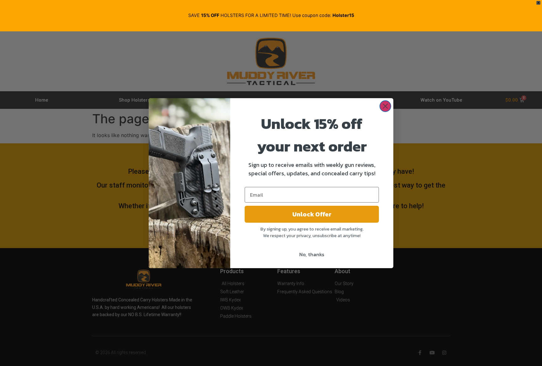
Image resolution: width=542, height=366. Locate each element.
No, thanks (311, 254)
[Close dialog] (385, 106)
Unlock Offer (312, 214)
